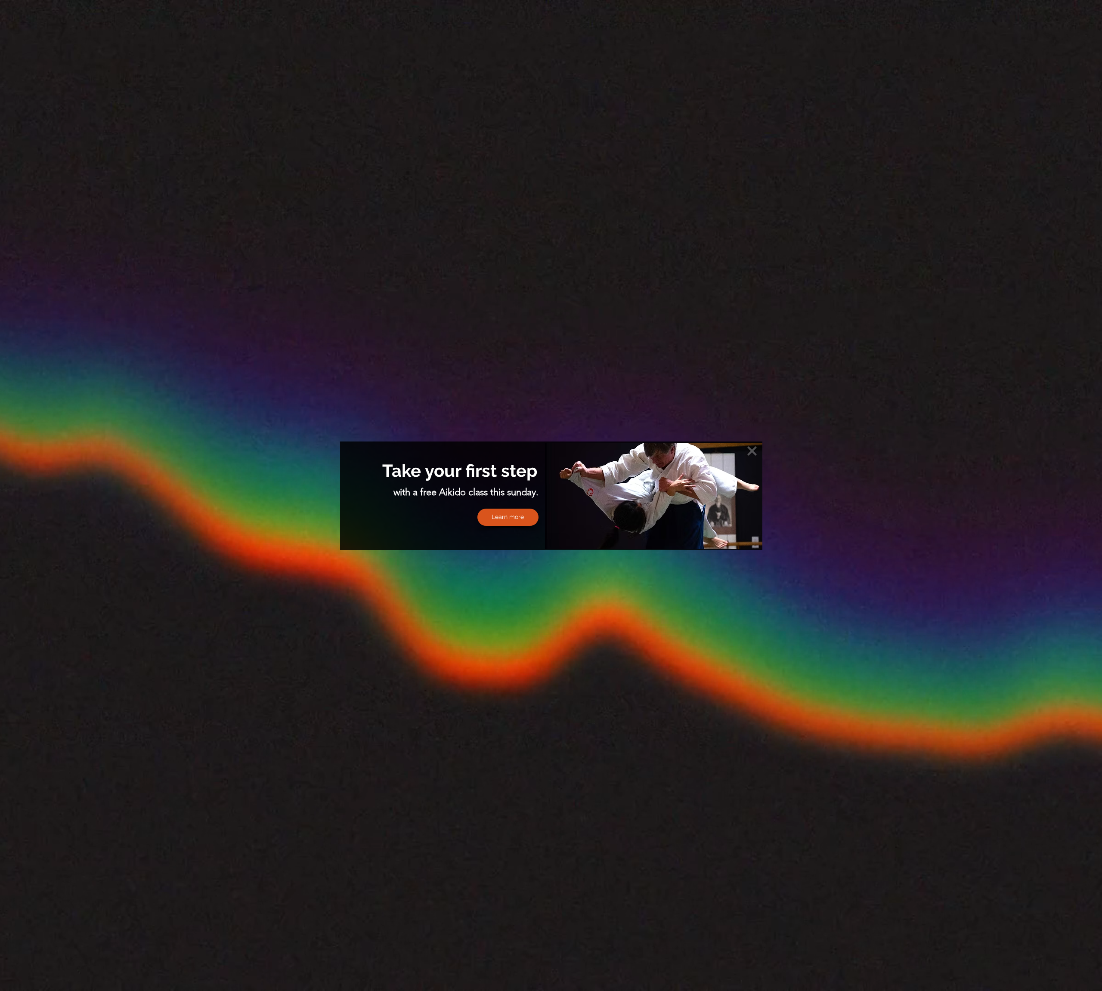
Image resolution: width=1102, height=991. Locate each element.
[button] (752, 451)
